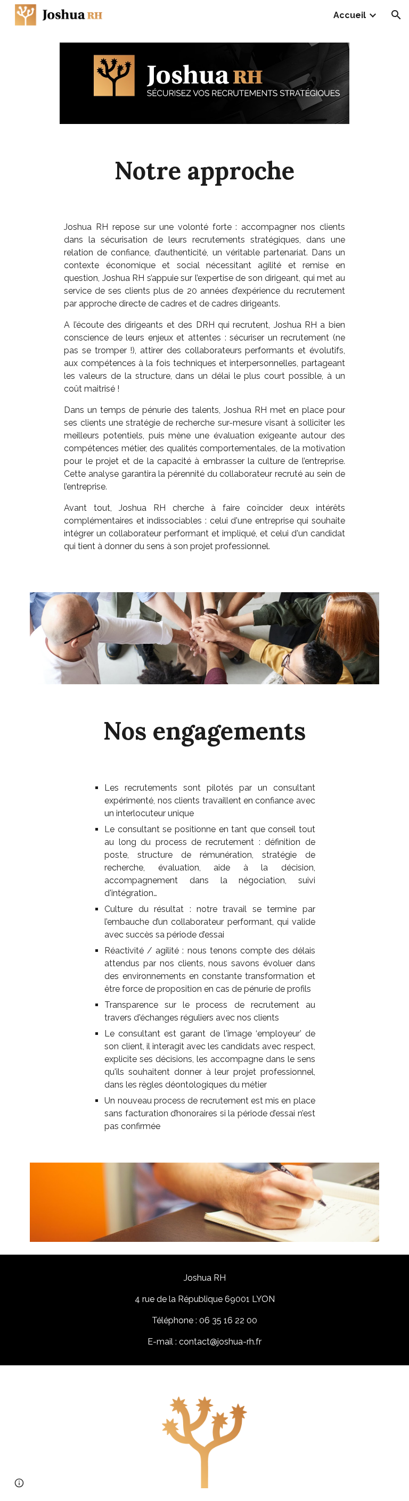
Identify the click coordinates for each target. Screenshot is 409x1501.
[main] (204, 171)
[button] (396, 15)
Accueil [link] (349, 15)
